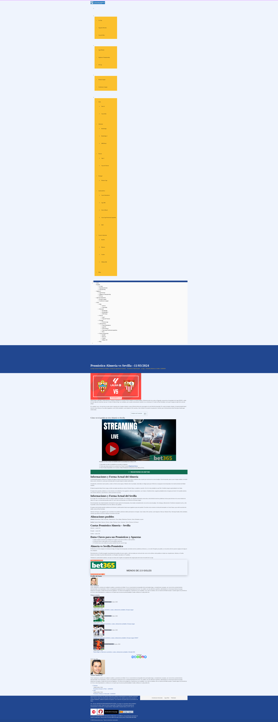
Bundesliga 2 (104, 136)
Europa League (102, 79)
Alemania (101, 124)
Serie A (103, 106)
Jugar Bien (166, 697)
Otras (97, 97)
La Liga (100, 20)
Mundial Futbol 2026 (109, 644)
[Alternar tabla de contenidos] (144, 414)
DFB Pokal (103, 143)
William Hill (104, 262)
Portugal (100, 176)
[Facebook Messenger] (145, 657)
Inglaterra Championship (104, 57)
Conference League (103, 87)
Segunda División (103, 27)
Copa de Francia (105, 165)
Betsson (103, 247)
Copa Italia (103, 113)
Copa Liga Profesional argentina (108, 217)
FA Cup (100, 64)
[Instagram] (143, 657)
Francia (100, 153)
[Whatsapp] (137, 657)
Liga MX (103, 202)
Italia (100, 101)
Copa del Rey (102, 35)
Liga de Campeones (100, 75)
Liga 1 (102, 158)
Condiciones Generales (157, 697)
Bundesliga (103, 128)
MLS (102, 224)
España (97, 15)
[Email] (140, 657)
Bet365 (103, 239)
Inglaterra (98, 45)
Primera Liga (104, 180)
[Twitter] (135, 657)
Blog (100, 272)
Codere (103, 254)
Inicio (97, 8)
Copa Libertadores (105, 195)
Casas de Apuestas (103, 235)
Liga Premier (101, 50)
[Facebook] (132, 657)
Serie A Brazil (104, 210)
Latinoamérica (102, 190)
